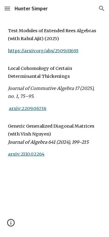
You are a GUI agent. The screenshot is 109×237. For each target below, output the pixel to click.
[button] (7, 8)
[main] (54, 94)
